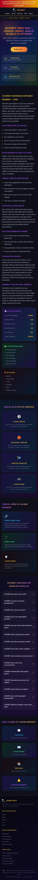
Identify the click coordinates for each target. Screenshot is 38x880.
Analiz (13, 13)
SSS (25, 13)
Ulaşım (31, 13)
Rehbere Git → (19, 49)
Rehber (7, 13)
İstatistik (19, 13)
